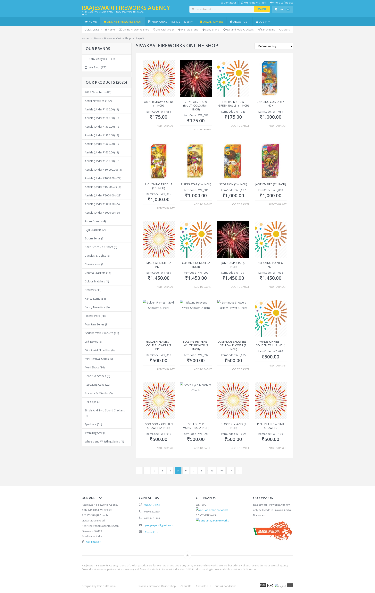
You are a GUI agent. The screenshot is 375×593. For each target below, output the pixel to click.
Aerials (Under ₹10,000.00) (101, 169)
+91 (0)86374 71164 (254, 2)
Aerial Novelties (94, 101)
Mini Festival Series (97, 359)
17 (230, 470)
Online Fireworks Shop (124, 21)
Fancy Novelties (95, 307)
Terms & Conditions (224, 586)
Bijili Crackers (93, 230)
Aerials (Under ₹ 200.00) (100, 118)
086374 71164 (152, 504)
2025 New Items (95, 92)
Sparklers (90, 424)
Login (262, 21)
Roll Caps (90, 402)
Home (92, 21)
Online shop (250, 569)
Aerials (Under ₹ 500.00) (100, 144)
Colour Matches (95, 281)
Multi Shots (92, 367)
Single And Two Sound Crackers (105, 410)
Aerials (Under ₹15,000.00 (101, 187)
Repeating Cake (94, 384)
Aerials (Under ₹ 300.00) (100, 126)
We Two (94, 67)
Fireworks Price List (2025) (171, 21)
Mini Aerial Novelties (98, 350)
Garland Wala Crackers (240, 29)
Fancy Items (268, 29)
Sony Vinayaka (98, 59)
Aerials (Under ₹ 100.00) (100, 109)
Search (262, 9)
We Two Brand (189, 29)
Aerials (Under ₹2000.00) (100, 195)
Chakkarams (92, 264)
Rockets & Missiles (97, 393)
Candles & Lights (95, 255)
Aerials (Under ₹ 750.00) (100, 161)
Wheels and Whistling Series (102, 441)
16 (221, 470)
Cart (284, 9)
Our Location (93, 541)
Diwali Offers (212, 21)
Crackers (284, 29)
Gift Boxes (91, 341)
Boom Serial (92, 238)
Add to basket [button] (166, 125)
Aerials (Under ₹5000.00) (100, 212)
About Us (239, 21)
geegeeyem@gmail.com (159, 525)
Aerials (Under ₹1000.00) (100, 178)
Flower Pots (92, 316)
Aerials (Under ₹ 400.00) (100, 135)
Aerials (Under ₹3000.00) (100, 204)
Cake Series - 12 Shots (99, 247)
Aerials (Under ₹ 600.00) (100, 152)
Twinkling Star (93, 433)
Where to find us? (282, 2)
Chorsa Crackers (95, 273)
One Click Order (164, 29)
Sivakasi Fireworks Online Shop (157, 586)
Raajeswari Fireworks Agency (126, 7)
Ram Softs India (106, 586)
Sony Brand (212, 29)
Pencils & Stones (95, 376)
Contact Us (230, 2)
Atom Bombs (93, 221)
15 (212, 470)
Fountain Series (94, 324)
